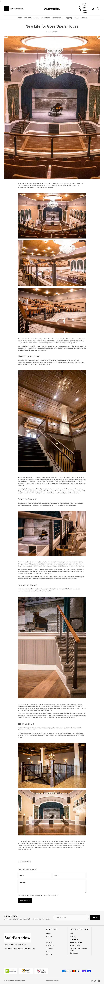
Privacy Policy (75, 945)
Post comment (24, 900)
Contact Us (74, 953)
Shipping (49, 948)
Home (48, 933)
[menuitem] (19, 18)
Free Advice (74, 939)
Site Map (73, 936)
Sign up (95, 917)
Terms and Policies (52, 981)
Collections (50, 942)
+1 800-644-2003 (18, 945)
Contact (49, 954)
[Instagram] (95, 981)
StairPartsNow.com (17, 981)
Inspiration (50, 945)
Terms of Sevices (76, 942)
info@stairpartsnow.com (22, 949)
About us (49, 936)
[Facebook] (91, 981)
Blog (47, 951)
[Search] (6, 8)
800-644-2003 (85, 10)
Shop (48, 939)
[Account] (93, 8)
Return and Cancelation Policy (78, 949)
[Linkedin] (99, 981)
